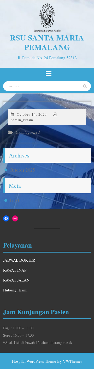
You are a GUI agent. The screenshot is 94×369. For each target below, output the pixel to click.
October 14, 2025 (32, 114)
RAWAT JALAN (16, 280)
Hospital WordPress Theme (34, 361)
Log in (16, 200)
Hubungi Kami (15, 289)
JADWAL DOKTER (19, 260)
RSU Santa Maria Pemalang (47, 42)
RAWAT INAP (14, 270)
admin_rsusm (22, 119)
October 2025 (22, 170)
